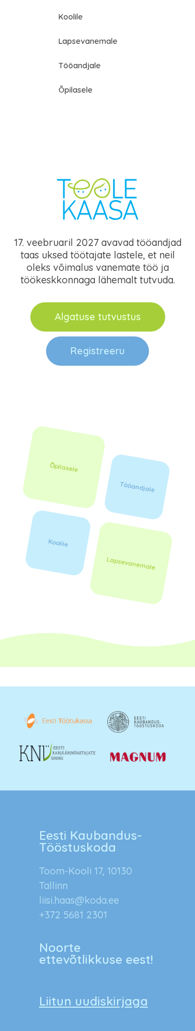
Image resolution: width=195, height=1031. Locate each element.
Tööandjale (79, 65)
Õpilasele (75, 90)
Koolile (70, 17)
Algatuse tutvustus (98, 316)
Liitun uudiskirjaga (93, 1001)
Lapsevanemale (88, 41)
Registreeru (97, 351)
